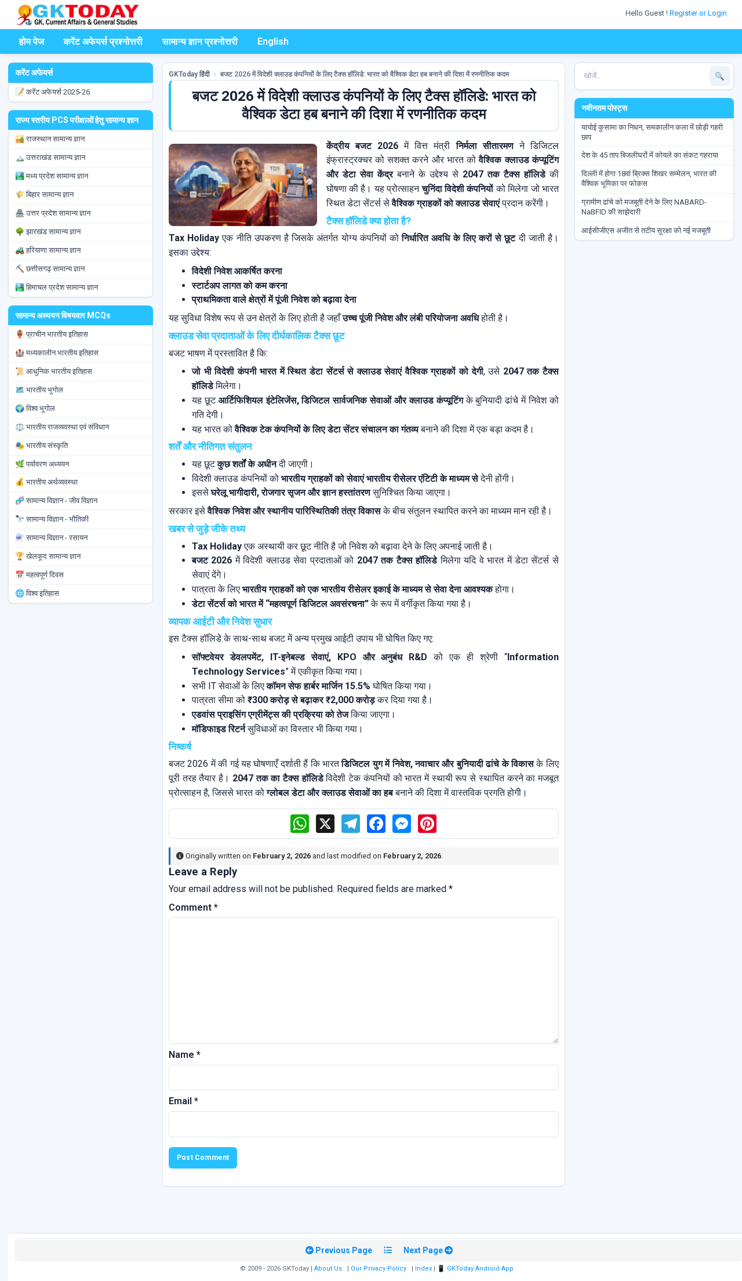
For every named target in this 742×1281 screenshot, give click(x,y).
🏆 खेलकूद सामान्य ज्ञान (48, 556)
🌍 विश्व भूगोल (35, 408)
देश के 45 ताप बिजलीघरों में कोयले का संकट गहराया (649, 155)
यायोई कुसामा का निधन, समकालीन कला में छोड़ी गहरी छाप (652, 132)
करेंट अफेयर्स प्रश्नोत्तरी (103, 41)
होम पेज (31, 41)
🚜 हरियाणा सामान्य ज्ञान (48, 250)
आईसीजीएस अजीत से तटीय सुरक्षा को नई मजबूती (646, 230)
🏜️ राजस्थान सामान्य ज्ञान (50, 138)
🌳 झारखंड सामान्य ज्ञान (48, 231)
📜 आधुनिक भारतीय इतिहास (53, 371)
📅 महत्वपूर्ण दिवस (39, 574)
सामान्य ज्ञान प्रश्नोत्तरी (200, 41)
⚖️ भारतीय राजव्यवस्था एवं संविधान (62, 427)
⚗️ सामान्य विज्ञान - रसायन (51, 537)
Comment (193, 907)
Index (423, 1268)
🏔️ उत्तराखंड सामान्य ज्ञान (50, 157)
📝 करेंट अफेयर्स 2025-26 (52, 92)
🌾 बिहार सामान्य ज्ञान (44, 194)
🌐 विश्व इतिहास (37, 593)
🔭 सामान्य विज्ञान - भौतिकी (52, 519)
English (273, 41)
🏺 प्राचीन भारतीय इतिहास (51, 334)
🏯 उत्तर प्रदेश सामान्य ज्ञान (52, 213)
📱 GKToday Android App (476, 1268)
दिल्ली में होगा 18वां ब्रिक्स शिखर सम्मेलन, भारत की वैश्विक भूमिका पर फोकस (648, 178)
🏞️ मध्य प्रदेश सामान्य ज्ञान (51, 176)
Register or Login (699, 13)
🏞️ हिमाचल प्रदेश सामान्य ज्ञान (56, 287)
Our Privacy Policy (378, 1268)
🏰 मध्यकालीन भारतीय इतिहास (57, 352)
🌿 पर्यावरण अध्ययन (42, 464)
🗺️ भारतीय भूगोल (39, 389)
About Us (328, 1268)
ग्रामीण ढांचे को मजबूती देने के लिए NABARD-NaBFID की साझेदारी (644, 207)
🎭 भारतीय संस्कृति (41, 445)
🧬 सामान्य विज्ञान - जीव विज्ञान (56, 500)
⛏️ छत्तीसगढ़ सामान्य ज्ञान (50, 268)
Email (183, 1101)
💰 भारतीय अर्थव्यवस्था (46, 482)
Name (185, 1054)
